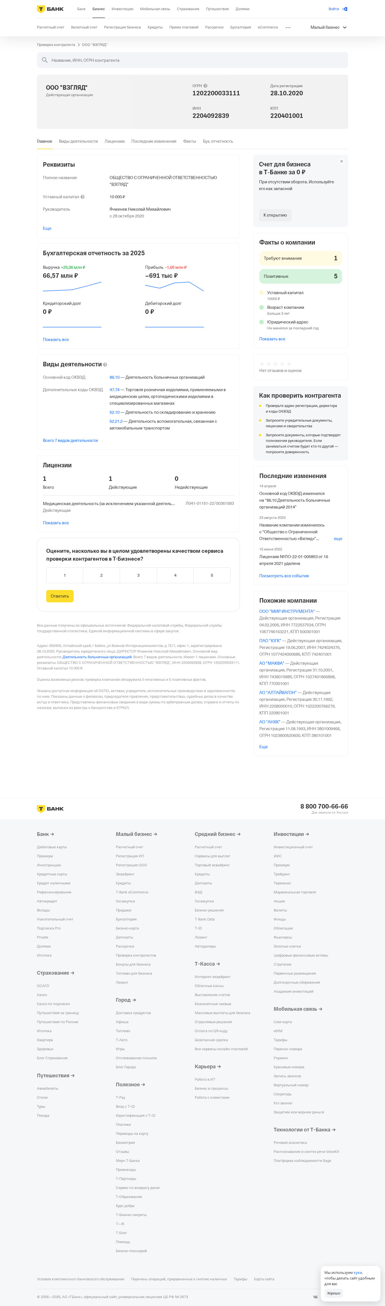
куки (358, 1272)
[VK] (315, 1297)
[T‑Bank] (50, 9)
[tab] (44, 141)
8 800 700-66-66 (324, 807)
